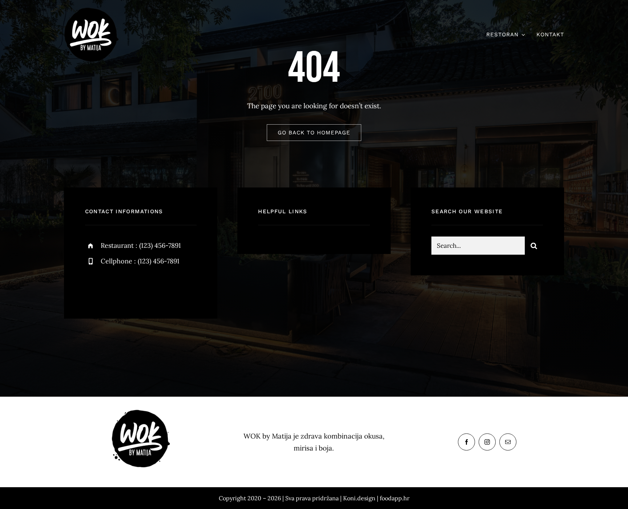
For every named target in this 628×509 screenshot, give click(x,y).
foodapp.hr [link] (395, 498)
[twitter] (113, 286)
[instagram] (133, 286)
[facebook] (93, 286)
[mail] (507, 442)
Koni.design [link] (359, 498)
